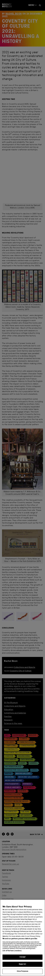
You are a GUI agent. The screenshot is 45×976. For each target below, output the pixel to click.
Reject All (22, 964)
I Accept (22, 957)
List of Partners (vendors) (12, 951)
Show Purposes (22, 971)
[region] (22, 938)
